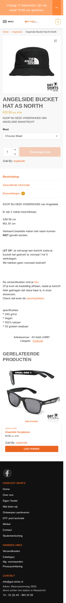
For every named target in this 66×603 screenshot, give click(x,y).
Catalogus (8, 556)
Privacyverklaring (13, 566)
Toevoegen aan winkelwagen (40, 153)
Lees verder (31, 449)
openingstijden (35, 298)
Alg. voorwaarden (13, 561)
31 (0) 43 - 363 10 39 (20, 595)
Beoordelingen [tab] (13, 193)
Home (6, 32)
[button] (55, 41)
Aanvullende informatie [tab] (16, 185)
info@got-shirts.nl (13, 581)
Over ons (8, 494)
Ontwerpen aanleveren (16, 512)
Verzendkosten (11, 551)
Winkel (6, 524)
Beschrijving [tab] (11, 176)
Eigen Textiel (10, 500)
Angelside (17, 32)
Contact (7, 529)
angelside (19, 160)
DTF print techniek (13, 518)
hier (36, 282)
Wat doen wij (10, 506)
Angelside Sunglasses (17, 432)
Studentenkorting (13, 535)
